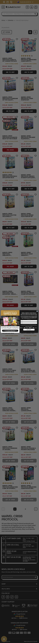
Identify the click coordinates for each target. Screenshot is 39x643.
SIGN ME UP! (29, 329)
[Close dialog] (37, 311)
